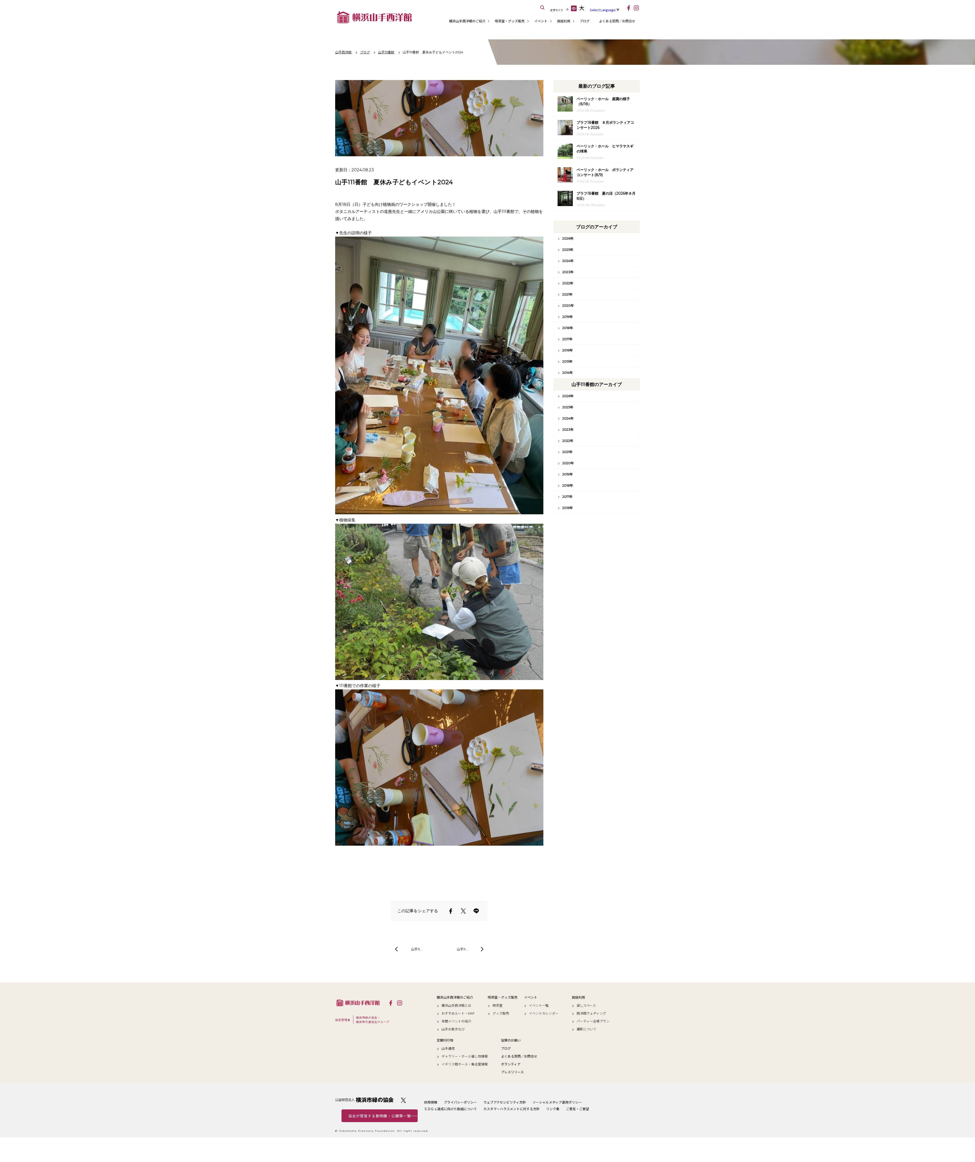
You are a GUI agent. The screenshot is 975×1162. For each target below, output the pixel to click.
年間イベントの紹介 (456, 1021)
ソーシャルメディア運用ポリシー (557, 1102)
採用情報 (430, 1102)
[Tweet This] (463, 911)
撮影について (586, 1029)
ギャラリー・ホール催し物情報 (465, 1056)
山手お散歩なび (453, 1029)
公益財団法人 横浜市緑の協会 (364, 1100)
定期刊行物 (445, 1040)
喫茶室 (497, 1005)
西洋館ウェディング (591, 1013)
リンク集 (552, 1108)
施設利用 (563, 21)
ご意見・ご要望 (577, 1108)
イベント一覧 (539, 1005)
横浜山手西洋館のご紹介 (467, 21)
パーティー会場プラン (593, 1021)
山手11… (416, 949)
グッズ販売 (501, 1013)
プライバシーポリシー (460, 1102)
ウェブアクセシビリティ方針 (504, 1102)
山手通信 (448, 1048)
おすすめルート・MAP (458, 1013)
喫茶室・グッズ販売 (510, 21)
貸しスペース (586, 1005)
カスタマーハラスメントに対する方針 (511, 1108)
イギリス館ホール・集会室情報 (465, 1064)
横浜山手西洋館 (358, 1002)
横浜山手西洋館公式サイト (374, 17)
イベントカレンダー (544, 1013)
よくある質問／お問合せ (617, 21)
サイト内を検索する (542, 7)
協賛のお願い (511, 1040)
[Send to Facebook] (451, 911)
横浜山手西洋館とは (456, 1005)
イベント (540, 21)
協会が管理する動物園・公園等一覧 (379, 1115)
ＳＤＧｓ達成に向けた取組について (450, 1108)
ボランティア (511, 1064)
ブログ (585, 21)
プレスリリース (512, 1072)
